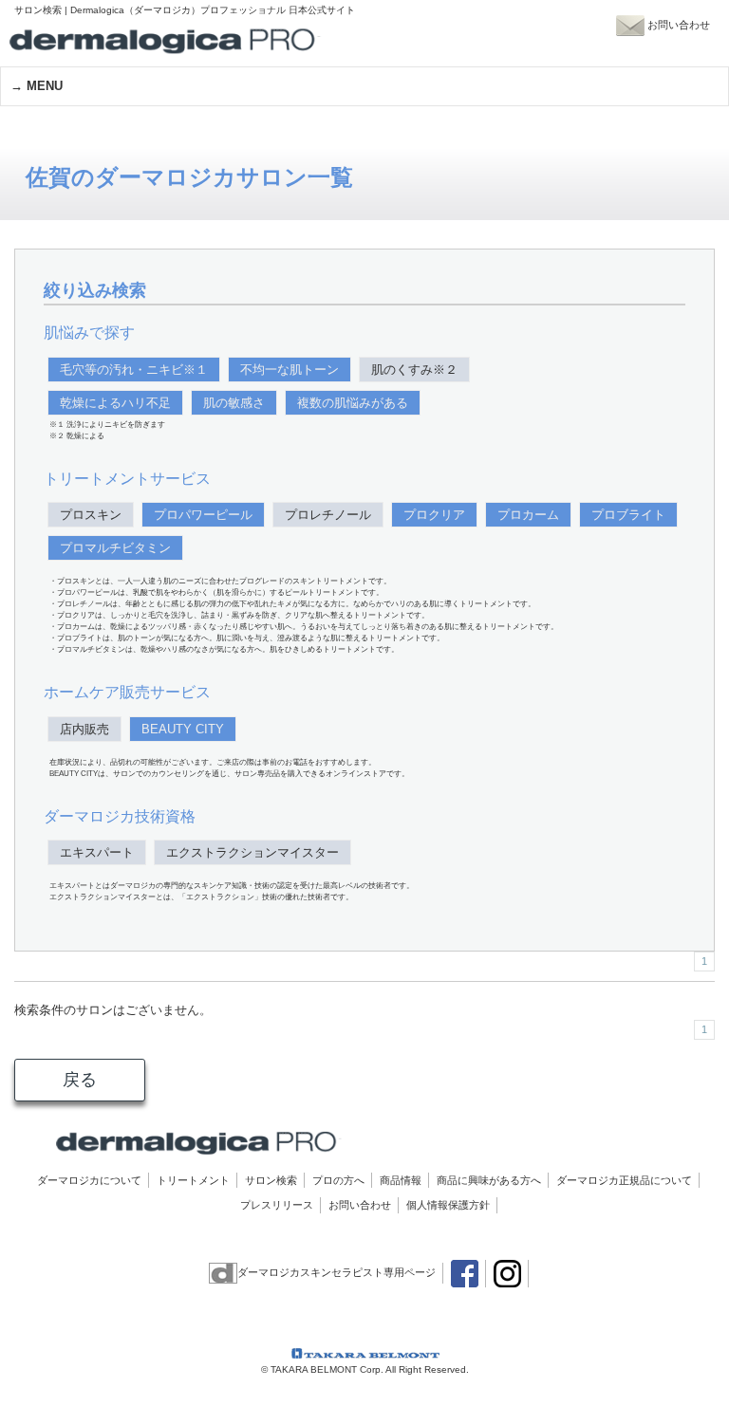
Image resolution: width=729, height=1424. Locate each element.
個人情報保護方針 (448, 1205)
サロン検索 (271, 1180)
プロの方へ (338, 1180)
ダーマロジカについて (89, 1180)
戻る (80, 1079)
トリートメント (193, 1180)
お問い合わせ (359, 1205)
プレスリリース (276, 1205)
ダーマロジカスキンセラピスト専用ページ (336, 1272)
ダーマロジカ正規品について (624, 1180)
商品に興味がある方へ (489, 1180)
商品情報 (400, 1180)
